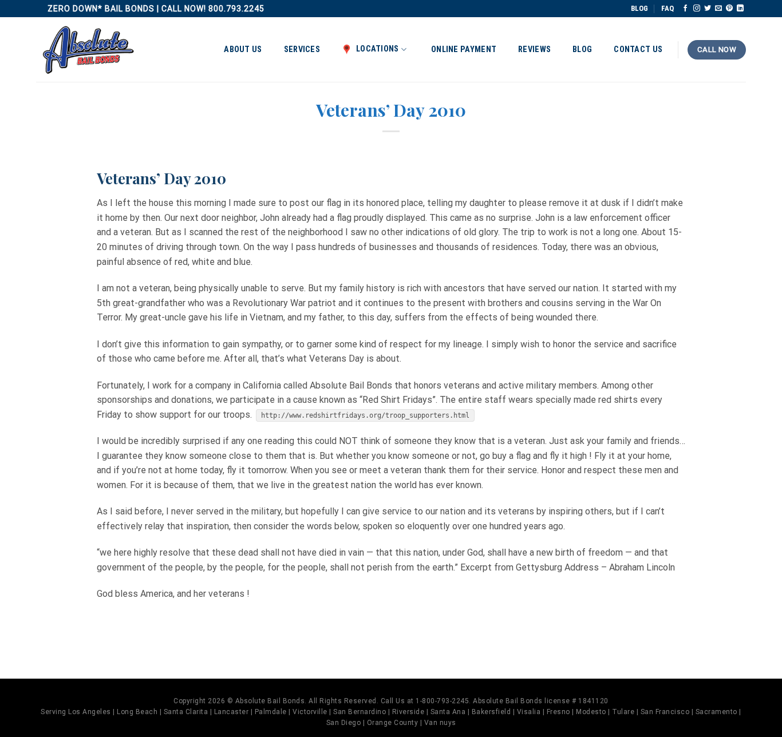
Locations (377, 49)
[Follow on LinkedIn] (740, 9)
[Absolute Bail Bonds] (88, 50)
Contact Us (638, 49)
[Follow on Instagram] (696, 9)
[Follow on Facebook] (685, 9)
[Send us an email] (718, 9)
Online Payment (463, 49)
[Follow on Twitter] (707, 9)
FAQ (667, 8)
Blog (582, 49)
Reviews (534, 49)
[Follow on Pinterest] (729, 9)
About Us (243, 49)
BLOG (639, 8)
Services (302, 49)
